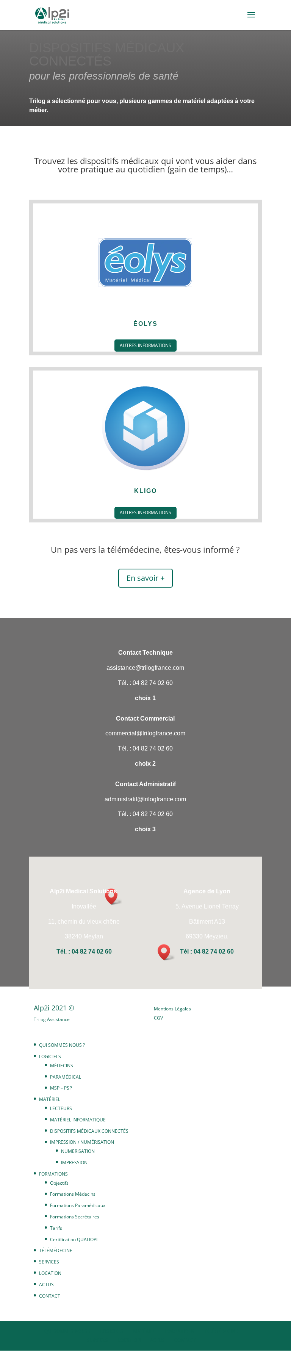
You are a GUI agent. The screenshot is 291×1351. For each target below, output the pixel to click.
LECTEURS (61, 1108)
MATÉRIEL (49, 1099)
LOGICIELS (50, 1056)
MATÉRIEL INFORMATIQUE (78, 1119)
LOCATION (50, 1273)
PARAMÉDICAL (65, 1077)
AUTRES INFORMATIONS (145, 345)
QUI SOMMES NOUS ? (62, 1045)
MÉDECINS (61, 1065)
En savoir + (145, 578)
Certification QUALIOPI (73, 1239)
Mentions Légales (172, 1008)
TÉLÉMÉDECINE (55, 1250)
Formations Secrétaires (74, 1216)
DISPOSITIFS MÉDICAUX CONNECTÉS (89, 1131)
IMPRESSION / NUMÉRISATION (82, 1142)
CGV (158, 1018)
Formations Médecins (72, 1194)
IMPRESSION (74, 1162)
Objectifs (59, 1183)
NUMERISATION (78, 1151)
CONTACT (49, 1296)
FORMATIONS (53, 1174)
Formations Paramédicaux (77, 1205)
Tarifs (56, 1228)
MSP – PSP (61, 1088)
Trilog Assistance (52, 1019)
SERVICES (49, 1262)
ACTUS (46, 1284)
